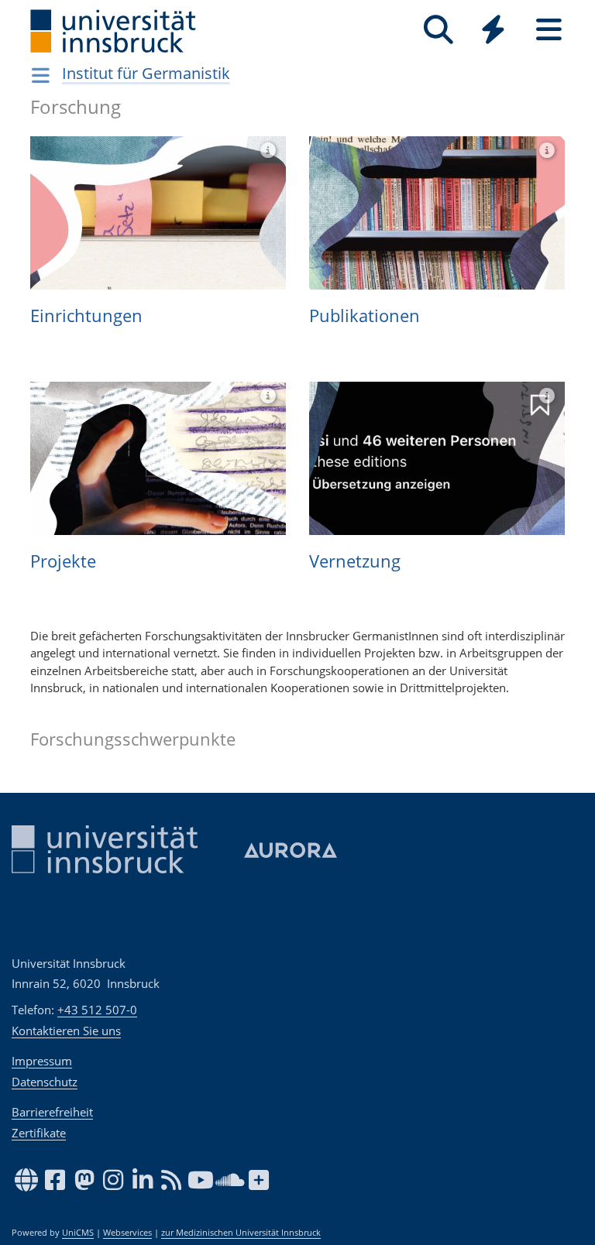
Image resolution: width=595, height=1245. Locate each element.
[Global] (493, 31)
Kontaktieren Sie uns (66, 1030)
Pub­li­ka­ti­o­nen (364, 315)
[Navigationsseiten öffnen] (40, 75)
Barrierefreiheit (52, 1112)
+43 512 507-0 (97, 1009)
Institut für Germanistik (146, 73)
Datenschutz (44, 1081)
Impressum (42, 1060)
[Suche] (438, 30)
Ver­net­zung (355, 560)
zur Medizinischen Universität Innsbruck (241, 1232)
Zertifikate (39, 1132)
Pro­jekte (63, 560)
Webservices (127, 1232)
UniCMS (78, 1232)
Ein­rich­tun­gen (86, 315)
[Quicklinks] (493, 30)
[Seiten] (548, 30)
